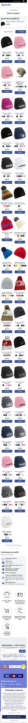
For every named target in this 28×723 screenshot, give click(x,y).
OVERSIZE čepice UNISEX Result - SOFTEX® (19, 83)
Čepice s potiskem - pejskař (20, 472)
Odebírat (22, 651)
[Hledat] (18, 5)
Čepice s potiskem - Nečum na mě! (15, 21)
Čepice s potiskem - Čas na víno (7, 114)
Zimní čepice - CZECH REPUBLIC (7, 233)
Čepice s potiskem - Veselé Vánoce (7, 532)
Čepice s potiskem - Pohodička (7, 82)
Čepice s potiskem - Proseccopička (20, 52)
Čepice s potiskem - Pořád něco (7, 382)
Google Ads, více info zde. (15, 704)
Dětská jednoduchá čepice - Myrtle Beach (19, 263)
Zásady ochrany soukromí (14, 712)
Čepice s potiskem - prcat (20, 352)
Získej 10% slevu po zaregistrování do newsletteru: (13, 647)
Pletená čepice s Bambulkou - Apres (7, 263)
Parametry (21, 31)
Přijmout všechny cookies (14, 716)
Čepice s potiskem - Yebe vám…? (7, 502)
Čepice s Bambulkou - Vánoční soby (19, 293)
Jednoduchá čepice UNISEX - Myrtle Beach (7, 293)
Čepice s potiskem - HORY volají (20, 442)
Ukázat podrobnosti (14, 720)
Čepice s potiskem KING (20, 382)
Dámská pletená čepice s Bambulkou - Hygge (20, 233)
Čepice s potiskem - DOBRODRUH (7, 442)
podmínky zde (22, 656)
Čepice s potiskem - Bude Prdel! (7, 143)
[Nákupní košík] (21, 5)
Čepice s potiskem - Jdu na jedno (7, 173)
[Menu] (25, 5)
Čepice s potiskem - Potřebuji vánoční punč (20, 502)
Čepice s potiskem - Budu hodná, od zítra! (19, 203)
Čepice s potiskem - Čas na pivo (20, 114)
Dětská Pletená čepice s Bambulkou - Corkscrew (7, 203)
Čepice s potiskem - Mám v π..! (20, 323)
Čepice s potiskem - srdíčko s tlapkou (20, 143)
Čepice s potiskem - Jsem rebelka (20, 173)
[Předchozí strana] (10, 548)
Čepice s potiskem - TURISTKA (20, 412)
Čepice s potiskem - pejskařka (7, 472)
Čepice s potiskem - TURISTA (7, 412)
